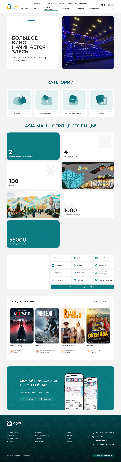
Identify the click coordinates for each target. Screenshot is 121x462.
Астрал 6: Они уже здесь (19, 346)
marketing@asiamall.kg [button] (104, 444)
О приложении (81, 3)
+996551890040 (101, 440)
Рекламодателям (12, 438)
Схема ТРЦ (37, 3)
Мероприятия (70, 435)
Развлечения (39, 441)
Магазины (38, 432)
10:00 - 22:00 (100, 437)
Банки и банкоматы (42, 435)
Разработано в (99, 455)
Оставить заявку (12, 432)
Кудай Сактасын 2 (68, 346)
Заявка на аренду (65, 3)
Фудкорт (38, 438)
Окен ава (90, 346)
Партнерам (11, 441)
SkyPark (68, 438)
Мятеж (38, 346)
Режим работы (50, 3)
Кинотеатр (69, 432)
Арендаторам (11, 435)
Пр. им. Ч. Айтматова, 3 (104, 433)
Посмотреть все (100, 301)
